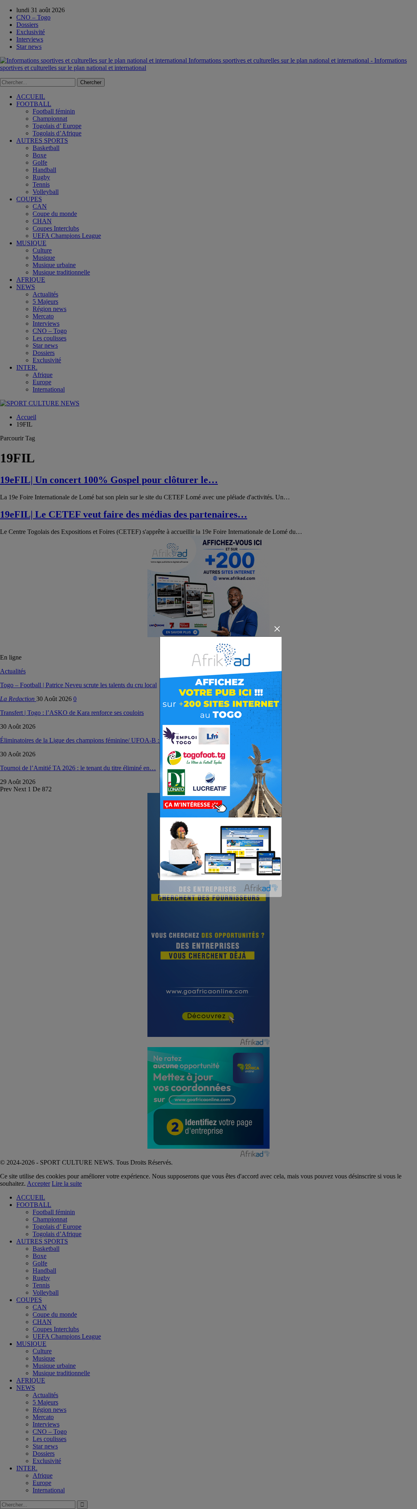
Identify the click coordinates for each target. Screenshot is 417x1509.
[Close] (277, 629)
